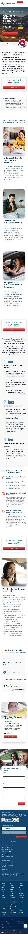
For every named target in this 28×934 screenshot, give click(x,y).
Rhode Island (13, 906)
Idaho (20, 889)
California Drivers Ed (6, 844)
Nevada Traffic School (6, 854)
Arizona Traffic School (6, 851)
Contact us (3, 866)
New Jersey (21, 901)
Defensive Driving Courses (5, 924)
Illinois (2, 891)
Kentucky (12, 893)
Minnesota (12, 897)
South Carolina (22, 906)
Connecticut (3, 887)
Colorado (21, 885)
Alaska (11, 883)
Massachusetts (22, 895)
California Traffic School (7, 853)
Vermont (12, 910)
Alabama (3, 883)
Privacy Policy (4, 927)
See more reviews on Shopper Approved (16, 679)
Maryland (12, 895)
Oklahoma (12, 905)
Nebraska (21, 899)
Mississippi (21, 897)
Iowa (20, 891)
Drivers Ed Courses (5, 921)
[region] (14, 666)
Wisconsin (21, 912)
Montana (12, 899)
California (12, 885)
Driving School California (21, 923)
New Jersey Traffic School (7, 856)
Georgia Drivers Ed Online (7, 845)
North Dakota (22, 903)
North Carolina (13, 903)
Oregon (20, 905)
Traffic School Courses (20, 921)
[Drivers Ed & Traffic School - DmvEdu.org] (8, 3)
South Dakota (4, 908)
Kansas (2, 893)
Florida (20, 887)
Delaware (12, 887)
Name (4, 772)
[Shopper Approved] (18, 690)
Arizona (20, 883)
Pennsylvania (4, 906)
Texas (20, 908)
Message (5, 789)
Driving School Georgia (6, 926)
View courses (21, 837)
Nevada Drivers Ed (6, 847)
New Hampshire (13, 901)
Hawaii (11, 889)
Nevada (3, 901)
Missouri (3, 899)
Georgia (3, 889)
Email (4, 783)
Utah (2, 910)
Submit (21, 803)
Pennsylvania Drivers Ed (7, 849)
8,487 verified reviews (15, 686)
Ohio (2, 905)
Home (3, 44)
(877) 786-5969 (9, 865)
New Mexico (4, 903)
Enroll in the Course (11, 737)
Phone (4, 778)
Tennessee (12, 908)
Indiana (11, 891)
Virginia (20, 910)
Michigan (3, 897)
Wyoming (3, 914)
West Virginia (13, 912)
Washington (3, 912)
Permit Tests (18, 926)
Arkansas (8, 44)
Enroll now (10, 34)
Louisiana (21, 893)
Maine (2, 895)
